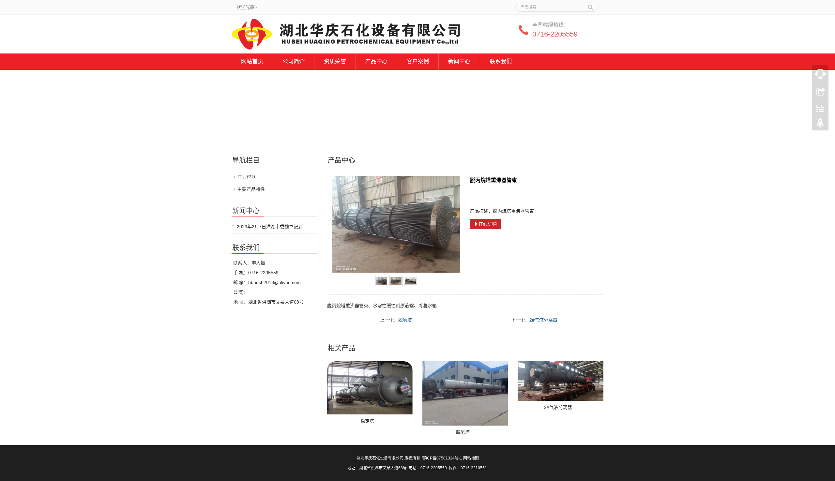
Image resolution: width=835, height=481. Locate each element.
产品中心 (376, 61)
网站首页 (252, 61)
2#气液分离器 (543, 320)
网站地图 (471, 458)
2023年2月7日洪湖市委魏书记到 (270, 226)
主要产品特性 (251, 189)
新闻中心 (459, 61)
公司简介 (293, 61)
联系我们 (501, 61)
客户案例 (418, 61)
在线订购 (487, 224)
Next (452, 224)
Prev (340, 224)
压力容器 (246, 177)
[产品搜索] (590, 5)
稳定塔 (367, 421)
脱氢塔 (405, 320)
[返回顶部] (820, 125)
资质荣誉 (335, 61)
